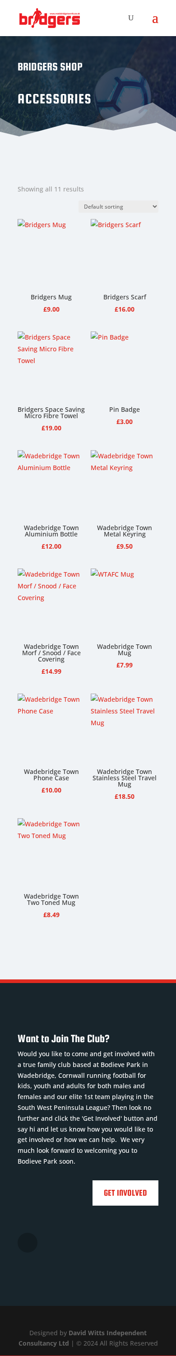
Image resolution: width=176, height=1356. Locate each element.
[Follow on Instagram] (74, 1243)
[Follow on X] (27, 1243)
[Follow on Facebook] (51, 1243)
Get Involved (125, 1193)
